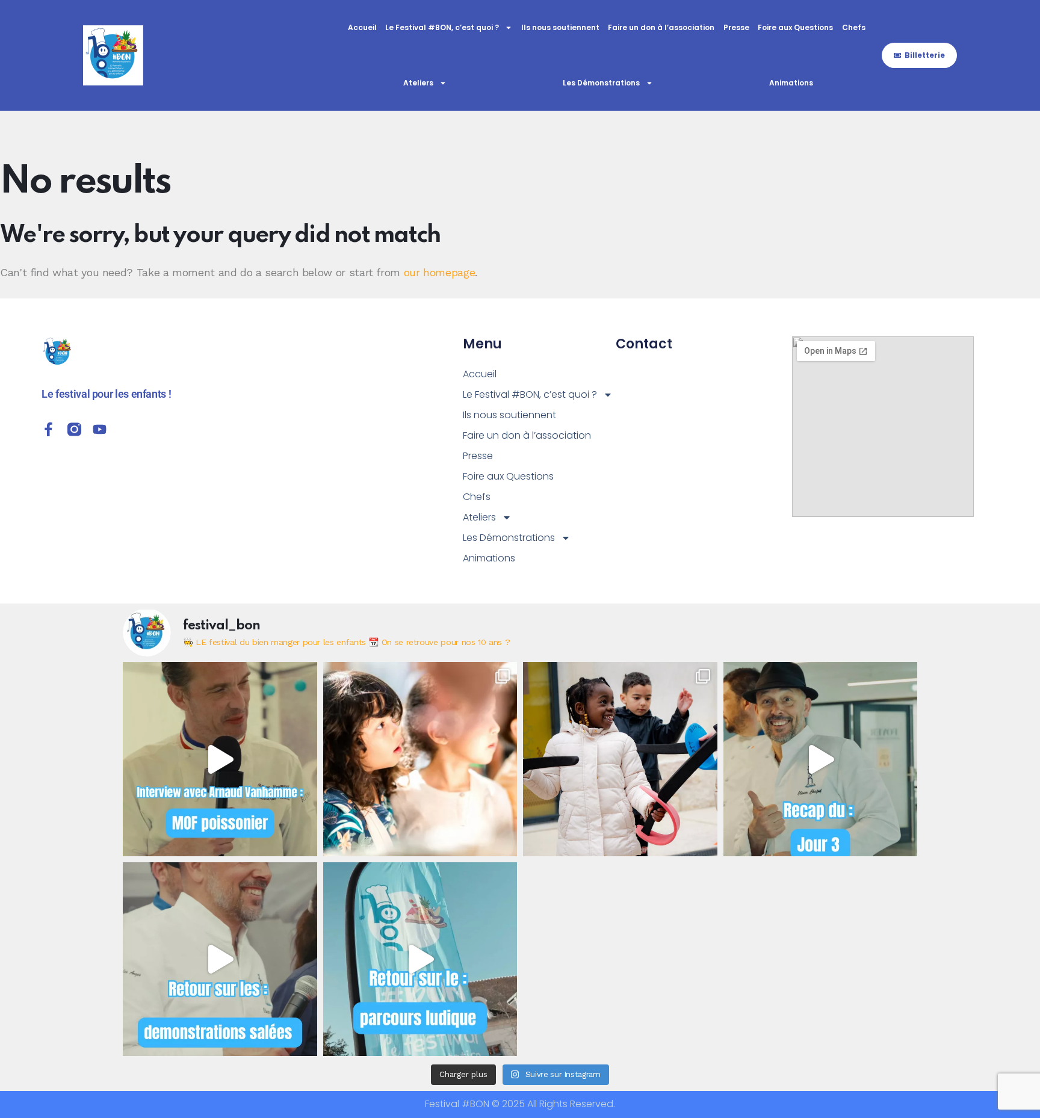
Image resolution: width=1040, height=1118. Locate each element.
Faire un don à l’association (661, 27)
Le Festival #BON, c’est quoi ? (442, 27)
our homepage (439, 272)
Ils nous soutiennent (560, 27)
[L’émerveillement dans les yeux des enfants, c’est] (420, 759)
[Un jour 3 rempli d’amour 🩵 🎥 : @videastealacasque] (820, 759)
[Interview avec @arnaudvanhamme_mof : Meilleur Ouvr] (220, 759)
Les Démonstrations (601, 83)
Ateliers (418, 83)
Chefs (853, 27)
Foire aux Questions (795, 27)
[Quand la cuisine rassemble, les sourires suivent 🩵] (620, 759)
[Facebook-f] (48, 429)
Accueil (362, 27)
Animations (791, 83)
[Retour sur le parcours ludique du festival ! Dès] (420, 959)
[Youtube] (100, 429)
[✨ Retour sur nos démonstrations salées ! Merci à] (220, 959)
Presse (736, 27)
